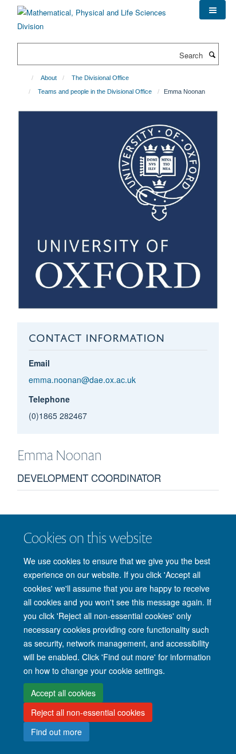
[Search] (212, 54)
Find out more (56, 731)
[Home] (27, 77)
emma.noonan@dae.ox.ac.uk (82, 379)
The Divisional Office (100, 77)
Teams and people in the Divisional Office (95, 91)
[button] (212, 9)
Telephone (49, 399)
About (49, 77)
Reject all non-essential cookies (88, 712)
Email (39, 363)
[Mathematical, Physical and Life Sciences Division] (99, 15)
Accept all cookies (63, 693)
